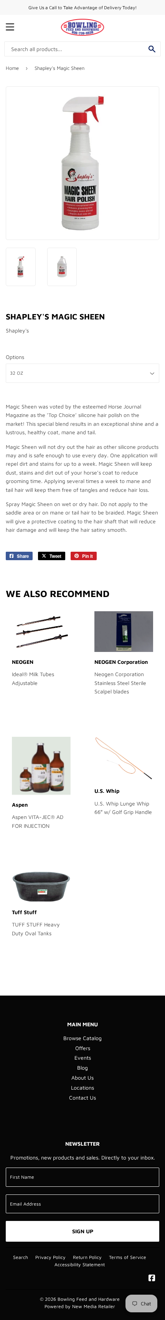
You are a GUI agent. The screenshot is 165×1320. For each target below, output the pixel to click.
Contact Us (82, 1097)
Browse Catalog (82, 1038)
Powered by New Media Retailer (80, 1306)
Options (15, 357)
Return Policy (87, 1257)
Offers (82, 1048)
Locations (82, 1087)
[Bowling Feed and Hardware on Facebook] (151, 1278)
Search (20, 1257)
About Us (82, 1077)
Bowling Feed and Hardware (89, 1299)
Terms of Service (127, 1257)
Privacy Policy (50, 1257)
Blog (82, 1067)
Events (82, 1057)
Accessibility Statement (79, 1264)
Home (12, 68)
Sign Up (82, 1231)
